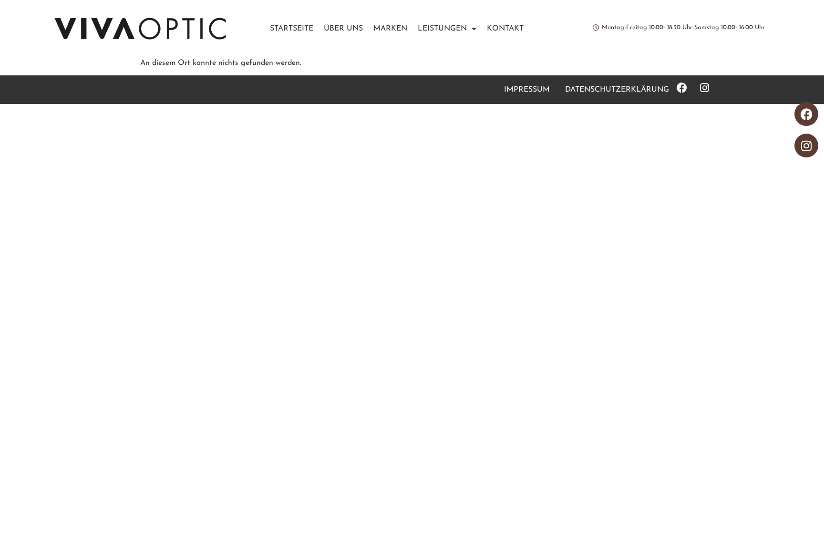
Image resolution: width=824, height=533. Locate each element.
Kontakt (505, 28)
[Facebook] (806, 114)
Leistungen (442, 28)
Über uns (343, 28)
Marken (390, 28)
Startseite (291, 28)
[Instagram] (806, 145)
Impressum (527, 90)
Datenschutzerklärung (617, 90)
